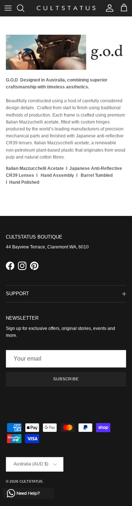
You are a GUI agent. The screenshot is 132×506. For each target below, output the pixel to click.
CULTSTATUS (31, 481)
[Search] (24, 8)
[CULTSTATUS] (66, 8)
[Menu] (8, 8)
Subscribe (66, 379)
